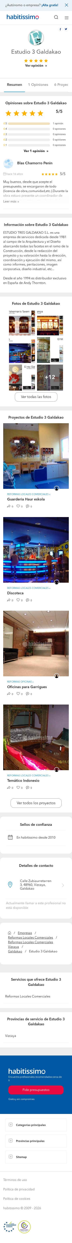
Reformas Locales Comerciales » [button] (28, 494)
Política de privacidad (19, 1189)
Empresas (25, 933)
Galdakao (15, 951)
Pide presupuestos (36, 1236)
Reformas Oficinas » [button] (20, 682)
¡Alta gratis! (49, 5)
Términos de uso (15, 1180)
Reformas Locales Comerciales (30, 937)
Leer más (9, 201)
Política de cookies (16, 1199)
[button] (36, 1125)
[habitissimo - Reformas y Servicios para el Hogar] (18, 18)
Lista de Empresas (18, 1167)
